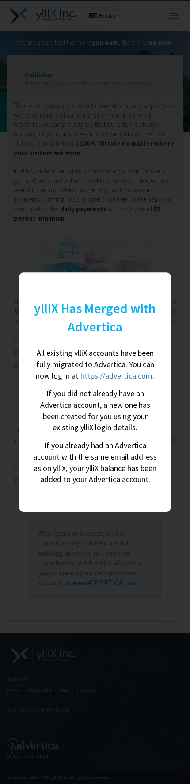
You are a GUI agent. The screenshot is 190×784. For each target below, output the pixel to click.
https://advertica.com (116, 376)
